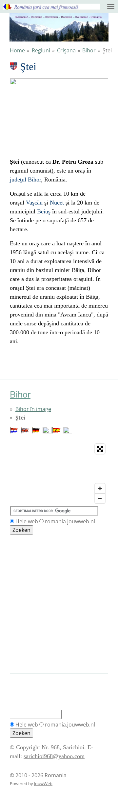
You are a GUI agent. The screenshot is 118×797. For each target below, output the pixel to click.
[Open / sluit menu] (111, 6)
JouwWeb (43, 783)
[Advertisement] (39, 564)
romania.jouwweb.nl (70, 521)
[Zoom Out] (100, 498)
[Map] (59, 474)
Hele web (26, 521)
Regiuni (41, 50)
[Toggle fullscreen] (100, 449)
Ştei (107, 50)
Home (17, 50)
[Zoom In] (100, 488)
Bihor (89, 50)
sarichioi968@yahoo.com (54, 756)
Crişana (66, 50)
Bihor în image (33, 409)
